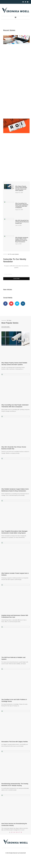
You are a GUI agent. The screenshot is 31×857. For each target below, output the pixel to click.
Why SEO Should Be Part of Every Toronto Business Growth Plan (22, 222)
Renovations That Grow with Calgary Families (14, 741)
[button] (15, 17)
